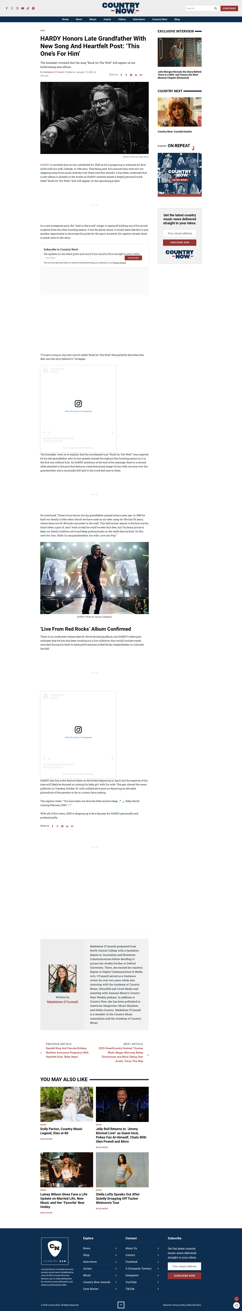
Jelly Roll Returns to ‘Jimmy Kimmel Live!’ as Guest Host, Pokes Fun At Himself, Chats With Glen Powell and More (121, 1135)
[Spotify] (33, 8)
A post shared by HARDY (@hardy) (78, 448)
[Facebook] (6, 8)
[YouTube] (22, 8)
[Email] (141, 75)
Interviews (139, 19)
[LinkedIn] (136, 75)
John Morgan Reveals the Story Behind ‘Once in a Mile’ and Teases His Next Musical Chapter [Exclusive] (179, 74)
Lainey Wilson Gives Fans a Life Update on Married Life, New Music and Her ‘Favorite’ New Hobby (63, 1200)
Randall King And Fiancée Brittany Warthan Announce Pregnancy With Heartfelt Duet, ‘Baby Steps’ (67, 1052)
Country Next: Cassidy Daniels (175, 131)
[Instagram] (17, 8)
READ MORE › (47, 1139)
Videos (122, 19)
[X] (126, 75)
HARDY (44, 164)
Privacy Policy (179, 1305)
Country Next (159, 19)
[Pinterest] (131, 75)
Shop (177, 19)
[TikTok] (28, 8)
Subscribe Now (179, 242)
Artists (107, 19)
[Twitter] (12, 8)
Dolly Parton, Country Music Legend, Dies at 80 (61, 1131)
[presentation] (66, 1104)
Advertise (167, 1305)
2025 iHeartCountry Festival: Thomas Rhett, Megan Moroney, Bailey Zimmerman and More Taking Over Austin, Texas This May (121, 1055)
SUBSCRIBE (229, 8)
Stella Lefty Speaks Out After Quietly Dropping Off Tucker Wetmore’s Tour (118, 1198)
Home (65, 19)
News (79, 19)
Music (92, 19)
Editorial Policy (194, 1305)
